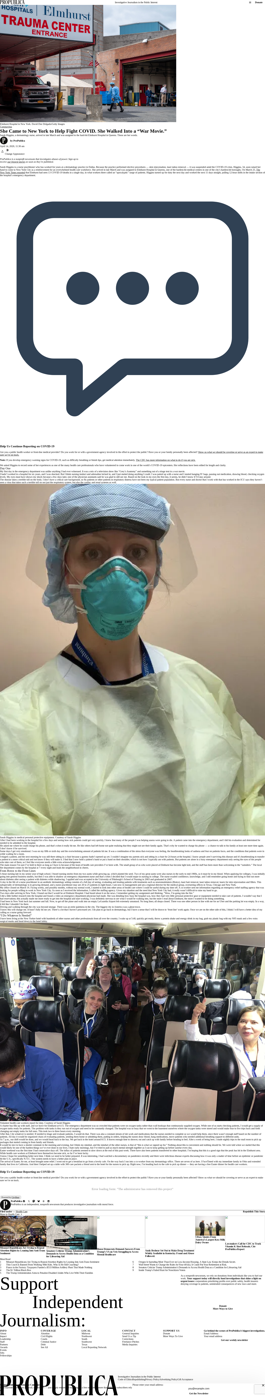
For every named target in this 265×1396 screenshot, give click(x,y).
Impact (3, 1336)
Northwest (87, 1336)
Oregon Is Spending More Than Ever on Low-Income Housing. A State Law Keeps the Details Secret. (187, 1262)
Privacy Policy (152, 1379)
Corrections (127, 1339)
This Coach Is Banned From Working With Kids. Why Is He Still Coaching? (42, 1264)
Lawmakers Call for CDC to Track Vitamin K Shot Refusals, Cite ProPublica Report (243, 1246)
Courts (44, 1339)
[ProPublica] (12, 2)
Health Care (21, 1211)
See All (44, 1347)
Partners (4, 1344)
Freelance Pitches (130, 1341)
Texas (84, 1344)
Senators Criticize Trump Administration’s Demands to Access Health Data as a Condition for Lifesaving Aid (70, 1254)
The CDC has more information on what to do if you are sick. (166, 460)
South (84, 1339)
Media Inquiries (129, 1344)
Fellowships (6, 1355)
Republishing (138, 1379)
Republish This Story (254, 1211)
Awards (4, 1347)
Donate (259, 2)
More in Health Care (9, 1214)
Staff (2, 1341)
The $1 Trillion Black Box (18, 1270)
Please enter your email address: (147, 1384)
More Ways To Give (173, 1336)
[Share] (2, 151)
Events (3, 1350)
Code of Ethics (125, 1379)
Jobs (2, 1352)
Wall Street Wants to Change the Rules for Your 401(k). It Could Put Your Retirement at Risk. (183, 1264)
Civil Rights (46, 1336)
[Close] (263, 1385)
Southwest (87, 1341)
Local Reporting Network (94, 1347)
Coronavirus (6, 126)
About (3, 1333)
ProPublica (19, 140)
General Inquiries (130, 1333)
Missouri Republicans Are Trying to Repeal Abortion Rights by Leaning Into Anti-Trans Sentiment (22, 1250)
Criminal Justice (48, 1341)
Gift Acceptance (185, 1379)
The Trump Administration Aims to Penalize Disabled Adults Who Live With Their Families (49, 1273)
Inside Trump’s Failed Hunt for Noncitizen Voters (162, 1270)
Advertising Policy (168, 1379)
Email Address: (211, 1333)
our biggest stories (16, 162)
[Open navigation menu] (250, 2)
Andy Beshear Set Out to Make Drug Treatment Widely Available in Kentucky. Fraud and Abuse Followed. (169, 1253)
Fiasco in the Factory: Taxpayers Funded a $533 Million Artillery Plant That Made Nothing (49, 1267)
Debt (43, 1344)
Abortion (45, 1333)
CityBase (15, 1197)
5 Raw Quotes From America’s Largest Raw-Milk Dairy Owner (210, 1240)
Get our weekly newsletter (234, 1340)
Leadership (5, 1339)
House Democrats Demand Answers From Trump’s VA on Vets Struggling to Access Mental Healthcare (118, 1252)
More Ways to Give (223, 1308)
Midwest (86, 1333)
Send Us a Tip (129, 1336)
